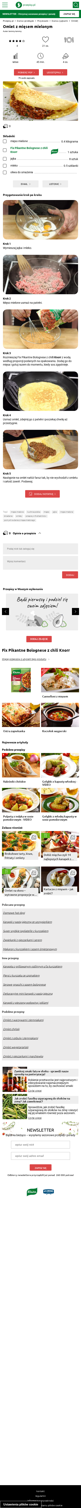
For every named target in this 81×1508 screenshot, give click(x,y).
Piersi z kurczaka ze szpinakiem (21, 975)
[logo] (25, 5)
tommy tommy (15, 31)
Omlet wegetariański (15, 1047)
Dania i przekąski (25, 20)
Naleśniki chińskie (14, 781)
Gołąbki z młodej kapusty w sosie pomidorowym (59, 818)
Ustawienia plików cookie (20, 1504)
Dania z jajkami (60, 20)
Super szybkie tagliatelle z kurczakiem (25, 931)
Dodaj (70, 574)
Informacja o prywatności (40, 1500)
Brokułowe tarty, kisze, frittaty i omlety (19, 855)
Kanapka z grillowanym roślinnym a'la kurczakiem (32, 966)
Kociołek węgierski (54, 731)
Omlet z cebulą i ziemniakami (20, 1038)
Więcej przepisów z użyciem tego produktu (24, 659)
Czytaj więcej (35, 1091)
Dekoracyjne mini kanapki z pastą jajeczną (27, 993)
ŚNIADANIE (8, 516)
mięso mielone (17, 512)
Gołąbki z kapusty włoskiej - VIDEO (59, 783)
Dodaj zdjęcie (39, 639)
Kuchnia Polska (33, 512)
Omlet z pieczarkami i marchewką (23, 1056)
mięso (46, 512)
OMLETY (19, 516)
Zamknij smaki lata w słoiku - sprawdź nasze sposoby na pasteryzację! (41, 1072)
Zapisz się (40, 1168)
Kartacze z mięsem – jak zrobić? (58, 891)
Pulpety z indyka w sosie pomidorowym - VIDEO (18, 818)
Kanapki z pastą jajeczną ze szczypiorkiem (27, 921)
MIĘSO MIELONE (66, 512)
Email (24, 183)
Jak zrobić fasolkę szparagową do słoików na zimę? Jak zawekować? (42, 1100)
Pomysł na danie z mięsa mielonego (19, 520)
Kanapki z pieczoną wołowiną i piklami (25, 1002)
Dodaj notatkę (43, 493)
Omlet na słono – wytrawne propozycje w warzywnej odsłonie (19, 893)
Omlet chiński (11, 1029)
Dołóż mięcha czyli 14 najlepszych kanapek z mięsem (57, 857)
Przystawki (42, 20)
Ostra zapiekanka (14, 731)
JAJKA (55, 512)
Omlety (75, 20)
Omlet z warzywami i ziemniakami (23, 1020)
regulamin (40, 1495)
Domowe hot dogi (14, 912)
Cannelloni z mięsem (55, 696)
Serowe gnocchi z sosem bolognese (24, 984)
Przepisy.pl (8, 20)
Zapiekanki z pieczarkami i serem (22, 940)
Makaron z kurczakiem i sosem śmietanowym (30, 949)
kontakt (40, 1491)
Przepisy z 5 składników (36, 516)
